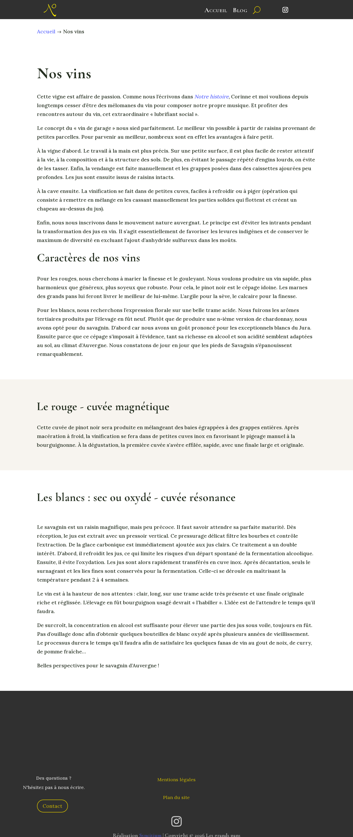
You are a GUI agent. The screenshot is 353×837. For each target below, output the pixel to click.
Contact (52, 806)
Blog (240, 10)
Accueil (215, 10)
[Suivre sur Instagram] (285, 9)
